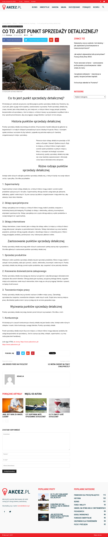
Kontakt (33, 1)
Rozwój (96, 7)
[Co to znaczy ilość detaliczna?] (59, 405)
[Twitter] (104, 1)
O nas (20, 1)
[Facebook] (100, 1)
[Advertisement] (54, 17)
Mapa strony (97, 535)
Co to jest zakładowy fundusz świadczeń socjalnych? (59, 496)
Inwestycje (44, 7)
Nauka (63, 7)
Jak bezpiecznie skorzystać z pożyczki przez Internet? (59, 516)
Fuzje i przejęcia (81, 524)
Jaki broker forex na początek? (15, 364)
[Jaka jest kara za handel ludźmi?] (12, 405)
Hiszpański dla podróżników (85, 521)
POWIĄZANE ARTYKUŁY (12, 394)
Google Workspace (81, 515)
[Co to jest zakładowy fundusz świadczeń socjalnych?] (43, 497)
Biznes (34, 7)
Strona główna (6, 23)
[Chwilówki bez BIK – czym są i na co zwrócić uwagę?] (43, 507)
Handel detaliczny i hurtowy (15, 26)
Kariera (55, 7)
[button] (103, 7)
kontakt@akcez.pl (24, 506)
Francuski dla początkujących (86, 495)
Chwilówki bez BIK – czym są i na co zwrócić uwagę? (59, 506)
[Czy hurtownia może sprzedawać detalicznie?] (36, 405)
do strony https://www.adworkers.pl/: (26, 342)
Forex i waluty (80, 505)
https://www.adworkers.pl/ (11, 344)
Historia (77, 498)
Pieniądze (86, 7)
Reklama (26, 1)
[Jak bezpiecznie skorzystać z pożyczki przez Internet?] (43, 517)
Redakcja (9, 35)
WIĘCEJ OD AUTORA (33, 394)
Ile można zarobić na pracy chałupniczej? (59, 365)
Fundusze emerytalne (82, 518)
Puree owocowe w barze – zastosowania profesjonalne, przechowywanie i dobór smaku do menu (88, 65)
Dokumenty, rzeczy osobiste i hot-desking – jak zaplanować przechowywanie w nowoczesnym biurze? (89, 45)
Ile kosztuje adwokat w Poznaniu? (86, 83)
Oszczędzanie (74, 7)
